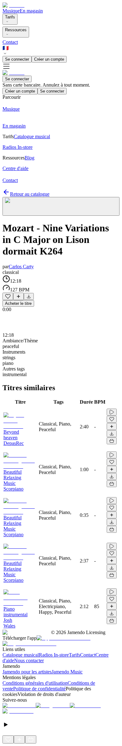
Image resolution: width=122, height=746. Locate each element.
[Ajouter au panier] (112, 440)
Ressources (16, 30)
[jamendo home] (13, 5)
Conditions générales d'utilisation (35, 683)
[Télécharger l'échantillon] (29, 296)
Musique (11, 10)
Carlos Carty (21, 266)
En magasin (31, 10)
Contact (10, 42)
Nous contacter (29, 660)
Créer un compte (49, 59)
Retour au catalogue (29, 194)
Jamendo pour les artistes (27, 671)
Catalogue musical (21, 655)
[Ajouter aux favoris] (8, 296)
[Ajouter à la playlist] (18, 296)
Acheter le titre (18, 303)
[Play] (61, 206)
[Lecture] (112, 412)
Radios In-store (54, 655)
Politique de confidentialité (39, 688)
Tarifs (10, 17)
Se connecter (17, 59)
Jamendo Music (67, 671)
